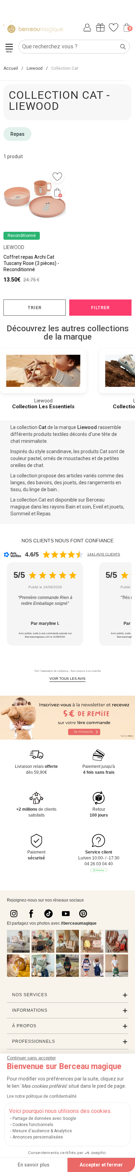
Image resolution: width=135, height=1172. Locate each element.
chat (15, 441)
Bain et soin (78, 506)
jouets (69, 482)
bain (52, 489)
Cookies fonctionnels (32, 1124)
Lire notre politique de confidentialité (41, 1096)
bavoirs (44, 482)
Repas (17, 134)
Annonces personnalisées (37, 1137)
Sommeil (20, 513)
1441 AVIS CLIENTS (103, 554)
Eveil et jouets (108, 506)
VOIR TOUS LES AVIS (68, 678)
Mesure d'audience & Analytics (42, 1130)
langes (17, 482)
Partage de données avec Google (44, 1118)
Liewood (87, 427)
